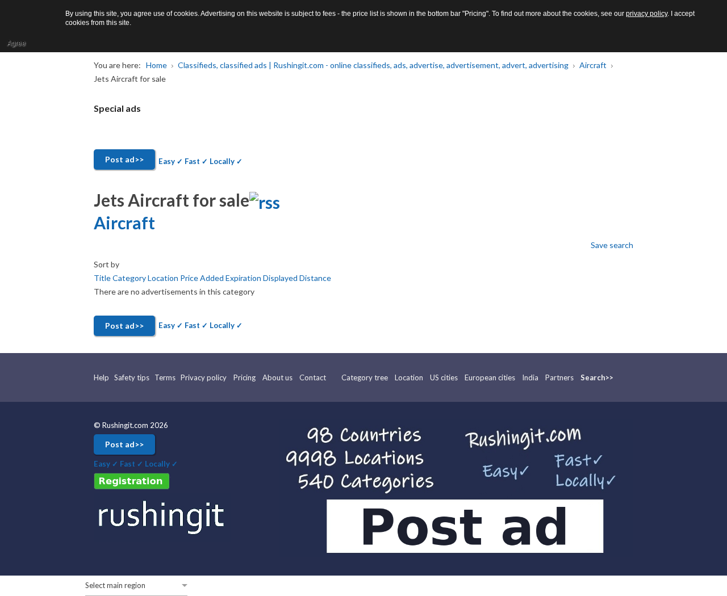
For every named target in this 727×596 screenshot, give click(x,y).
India (530, 377)
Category (130, 278)
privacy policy (646, 14)
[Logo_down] (162, 516)
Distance (315, 278)
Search (592, 377)
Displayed (281, 278)
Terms (165, 377)
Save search (612, 245)
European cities (490, 377)
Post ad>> (124, 159)
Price (190, 278)
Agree (16, 43)
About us (277, 377)
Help (102, 377)
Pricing (244, 377)
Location (164, 278)
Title (103, 278)
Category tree (364, 377)
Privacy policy (204, 377)
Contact (312, 377)
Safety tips (131, 377)
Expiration (244, 278)
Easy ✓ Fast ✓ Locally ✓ (200, 161)
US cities (444, 377)
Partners (559, 377)
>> (609, 377)
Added (212, 278)
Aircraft (124, 222)
